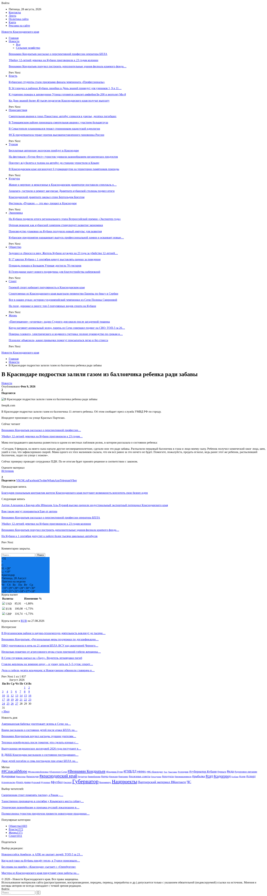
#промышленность (183, 776)
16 (29, 695)
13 (16, 695)
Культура (14, 178)
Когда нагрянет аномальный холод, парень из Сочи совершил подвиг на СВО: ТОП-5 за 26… (67, 327)
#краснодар (32, 776)
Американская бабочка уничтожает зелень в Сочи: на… (36, 723)
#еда (230, 771)
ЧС (189, 782)
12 (12, 695)
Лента (12, 15)
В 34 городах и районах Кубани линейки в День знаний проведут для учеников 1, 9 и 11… (65, 88)
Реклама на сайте (19, 25)
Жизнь (13, 315)
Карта (12, 22)
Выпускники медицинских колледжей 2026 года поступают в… (41, 748)
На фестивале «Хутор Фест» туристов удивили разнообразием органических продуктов (63, 156)
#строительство (8, 782)
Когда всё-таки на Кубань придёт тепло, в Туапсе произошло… (40, 860)
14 (21, 695)
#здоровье (8, 776)
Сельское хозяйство (28, 47)
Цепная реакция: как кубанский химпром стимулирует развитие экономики (56, 225)
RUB (24, 620)
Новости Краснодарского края (20, 31)
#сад (209, 776)
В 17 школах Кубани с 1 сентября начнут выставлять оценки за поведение (55, 259)
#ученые (45, 782)
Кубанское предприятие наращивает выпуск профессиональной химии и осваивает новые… (66, 237)
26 (12, 703)
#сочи (242, 776)
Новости (14, 41)
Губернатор (85, 781)
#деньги (221, 771)
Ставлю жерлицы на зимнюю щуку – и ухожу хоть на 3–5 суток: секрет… (47, 664)
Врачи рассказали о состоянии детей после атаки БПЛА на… (39, 730)
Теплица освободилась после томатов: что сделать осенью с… (39, 742)
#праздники (156, 777)
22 (25, 699)
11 (8, 695)
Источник (7, 470)
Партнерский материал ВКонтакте (162, 782)
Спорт (13, 281)
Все (18, 44)
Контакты (15, 12)
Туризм (13, 144)
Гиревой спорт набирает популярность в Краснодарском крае (47, 287)
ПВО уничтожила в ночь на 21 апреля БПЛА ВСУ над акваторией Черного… (49, 645)
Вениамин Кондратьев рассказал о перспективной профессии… (41, 430)
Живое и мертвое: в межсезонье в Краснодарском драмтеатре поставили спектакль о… (63, 184)
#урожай (36, 782)
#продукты (168, 776)
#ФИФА (141, 771)
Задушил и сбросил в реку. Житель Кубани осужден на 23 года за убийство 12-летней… (63, 253)
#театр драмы (23, 782)
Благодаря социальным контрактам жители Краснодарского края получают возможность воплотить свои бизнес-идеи (74, 492)
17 (3, 699)
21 (21, 699)
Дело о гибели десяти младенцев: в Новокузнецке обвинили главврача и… (48, 670)
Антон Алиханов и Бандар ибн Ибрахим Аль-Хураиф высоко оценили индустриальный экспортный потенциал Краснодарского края (84, 505)
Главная (14, 38)
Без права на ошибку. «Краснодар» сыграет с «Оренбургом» (38, 866)
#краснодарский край (58, 776)
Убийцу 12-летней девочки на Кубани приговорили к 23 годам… (42, 436)
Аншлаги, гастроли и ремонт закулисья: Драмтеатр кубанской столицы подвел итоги (62, 190)
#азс (165, 772)
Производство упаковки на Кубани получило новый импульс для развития (55, 231)
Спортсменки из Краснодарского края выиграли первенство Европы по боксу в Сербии (63, 293)
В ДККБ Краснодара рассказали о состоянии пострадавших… (39, 754)
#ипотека (21, 776)
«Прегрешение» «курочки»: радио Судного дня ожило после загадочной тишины (59, 321)
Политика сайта (19, 19)
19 (12, 699)
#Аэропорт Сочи (58, 772)
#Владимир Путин (114, 772)
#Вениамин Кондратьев (86, 771)
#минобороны (94, 776)
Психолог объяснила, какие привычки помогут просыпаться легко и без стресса (58, 340)
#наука (104, 776)
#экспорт (67, 782)
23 (29, 699)
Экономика (16, 212)
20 (16, 699)
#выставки (172, 772)
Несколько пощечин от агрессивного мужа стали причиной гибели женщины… (51, 651)
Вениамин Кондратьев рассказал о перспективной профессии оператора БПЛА (58, 54)
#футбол (57, 782)
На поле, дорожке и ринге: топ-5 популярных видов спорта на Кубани (52, 306)
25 (8, 703)
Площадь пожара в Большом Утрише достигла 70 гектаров (45, 265)
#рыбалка (198, 776)
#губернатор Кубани (203, 771)
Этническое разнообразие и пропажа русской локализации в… (40, 807)
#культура (82, 776)
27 (16, 703)
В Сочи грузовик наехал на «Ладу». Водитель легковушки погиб (41, 657)
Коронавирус (105, 782)
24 (3, 703)
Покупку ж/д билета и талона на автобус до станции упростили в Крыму (54, 162)
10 (3, 695)
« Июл (5, 711)
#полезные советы (139, 776)
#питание (123, 776)
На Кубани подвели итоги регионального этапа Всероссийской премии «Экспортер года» (65, 218)
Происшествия (18, 110)
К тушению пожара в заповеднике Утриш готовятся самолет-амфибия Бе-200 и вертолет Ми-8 (67, 94)
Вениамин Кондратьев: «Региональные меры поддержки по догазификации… (50, 639)
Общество (15, 247)
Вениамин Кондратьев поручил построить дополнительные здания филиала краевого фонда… (67, 66)
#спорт (251, 776)
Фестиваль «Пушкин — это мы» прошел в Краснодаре (43, 203)
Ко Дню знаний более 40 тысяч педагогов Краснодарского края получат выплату (59, 100)
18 (8, 699)
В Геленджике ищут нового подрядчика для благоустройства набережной (54, 271)
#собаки (234, 777)
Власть (13, 75)
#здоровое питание (245, 771)
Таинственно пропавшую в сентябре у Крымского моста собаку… (42, 801)
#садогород (222, 776)
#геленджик (183, 772)
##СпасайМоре (14, 771)
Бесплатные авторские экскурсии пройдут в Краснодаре (44, 150)
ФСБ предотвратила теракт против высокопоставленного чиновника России (56, 134)
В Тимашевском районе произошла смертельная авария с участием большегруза (58, 122)
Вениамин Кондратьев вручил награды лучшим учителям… (38, 736)
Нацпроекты (124, 781)
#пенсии (113, 776)
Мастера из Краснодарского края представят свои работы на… (40, 873)
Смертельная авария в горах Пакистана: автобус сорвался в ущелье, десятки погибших (62, 116)
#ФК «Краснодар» (155, 772)
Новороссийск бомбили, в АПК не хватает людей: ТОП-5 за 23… (42, 854)
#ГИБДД (130, 771)
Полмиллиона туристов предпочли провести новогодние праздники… (45, 813)
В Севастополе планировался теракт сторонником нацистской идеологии (54, 128)
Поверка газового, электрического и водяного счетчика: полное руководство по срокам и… (66, 334)
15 (25, 695)
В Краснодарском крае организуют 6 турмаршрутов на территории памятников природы (64, 169)
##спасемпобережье (38, 772)
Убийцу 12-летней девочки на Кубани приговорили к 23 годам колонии (53, 60)
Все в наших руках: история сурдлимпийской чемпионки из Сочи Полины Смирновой (63, 299)
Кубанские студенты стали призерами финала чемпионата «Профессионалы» (57, 82)
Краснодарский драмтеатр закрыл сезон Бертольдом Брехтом (46, 197)
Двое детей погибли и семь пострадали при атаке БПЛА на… (39, 761)
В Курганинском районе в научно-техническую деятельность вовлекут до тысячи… (53, 633)
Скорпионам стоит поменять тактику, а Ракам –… (32, 795)
